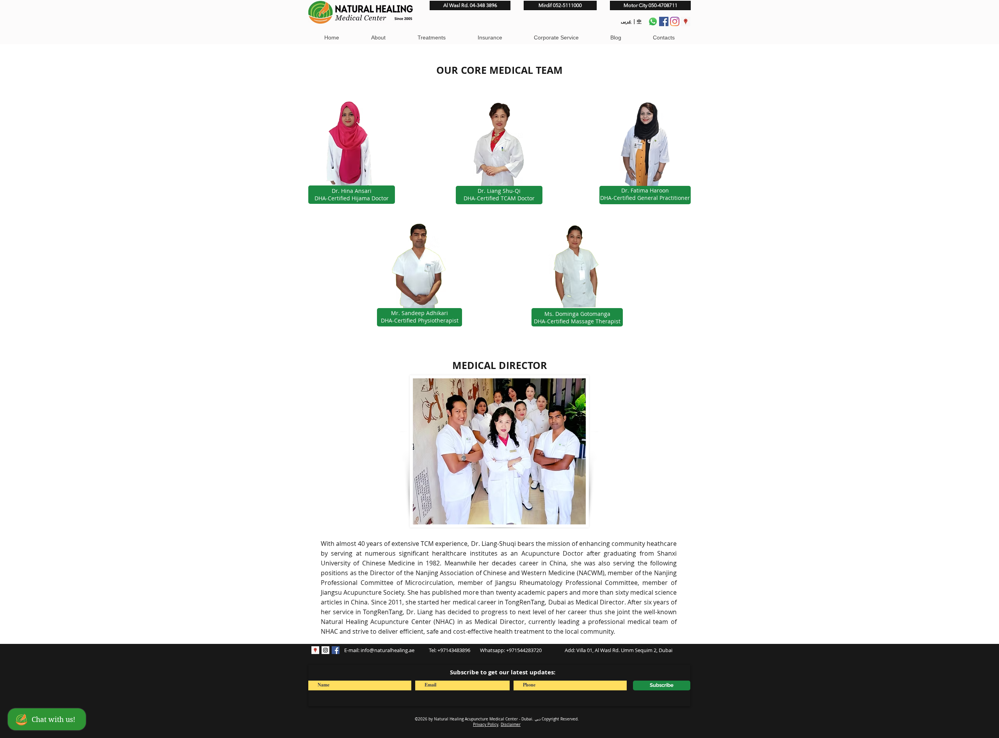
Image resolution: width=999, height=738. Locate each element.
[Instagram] (674, 21)
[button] (378, 37)
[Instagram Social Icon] (325, 650)
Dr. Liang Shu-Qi (499, 190)
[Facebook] (663, 21)
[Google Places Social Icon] (685, 21)
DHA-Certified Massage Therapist (577, 321)
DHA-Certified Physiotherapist (420, 320)
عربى (626, 21)
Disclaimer (511, 724)
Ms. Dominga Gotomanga (577, 313)
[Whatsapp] (653, 21)
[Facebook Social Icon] (336, 650)
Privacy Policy (485, 724)
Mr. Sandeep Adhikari (419, 313)
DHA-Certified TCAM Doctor (499, 198)
